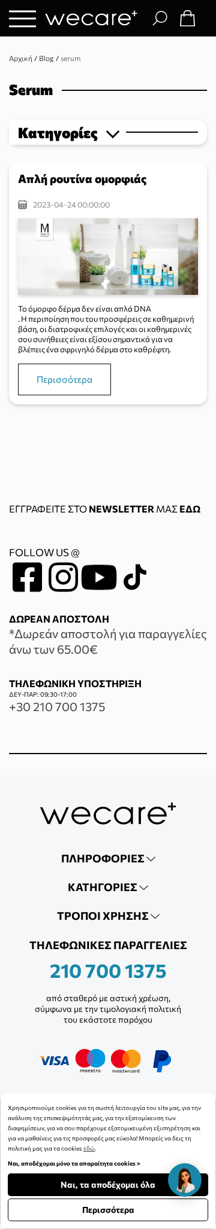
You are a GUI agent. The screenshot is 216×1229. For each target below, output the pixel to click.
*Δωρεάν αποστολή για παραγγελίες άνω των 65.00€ (108, 641)
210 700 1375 (108, 970)
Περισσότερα (64, 379)
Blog (46, 58)
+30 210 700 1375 (57, 706)
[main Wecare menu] (22, 18)
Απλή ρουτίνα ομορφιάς (82, 178)
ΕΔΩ (189, 508)
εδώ (89, 1148)
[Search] (159, 18)
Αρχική (20, 58)
